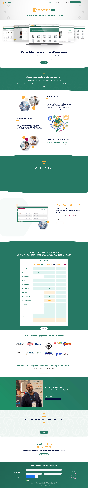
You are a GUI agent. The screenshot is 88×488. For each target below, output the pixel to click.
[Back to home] (6, 2)
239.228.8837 (74, 473)
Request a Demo (44, 454)
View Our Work (44, 372)
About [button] (62, 2)
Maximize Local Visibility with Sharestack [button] (24, 186)
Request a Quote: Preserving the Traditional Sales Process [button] (28, 180)
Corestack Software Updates (44, 485)
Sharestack (46, 482)
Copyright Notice (34, 483)
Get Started (44, 62)
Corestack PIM (71, 215)
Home (32, 482)
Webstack (41, 482)
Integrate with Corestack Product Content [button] (25, 173)
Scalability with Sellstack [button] (21, 183)
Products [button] (50, 2)
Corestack (36, 482)
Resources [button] (57, 2)
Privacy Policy (42, 483)
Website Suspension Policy (51, 483)
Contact (67, 2)
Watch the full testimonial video (52, 398)
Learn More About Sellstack (55, 323)
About (51, 482)
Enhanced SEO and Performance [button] (23, 177)
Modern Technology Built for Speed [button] (23, 170)
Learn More (60, 222)
